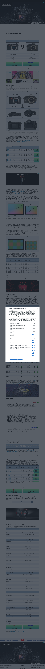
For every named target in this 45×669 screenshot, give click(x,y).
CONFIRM (16, 359)
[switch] (33, 325)
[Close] (38, 308)
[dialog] (22, 334)
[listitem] (22, 323)
